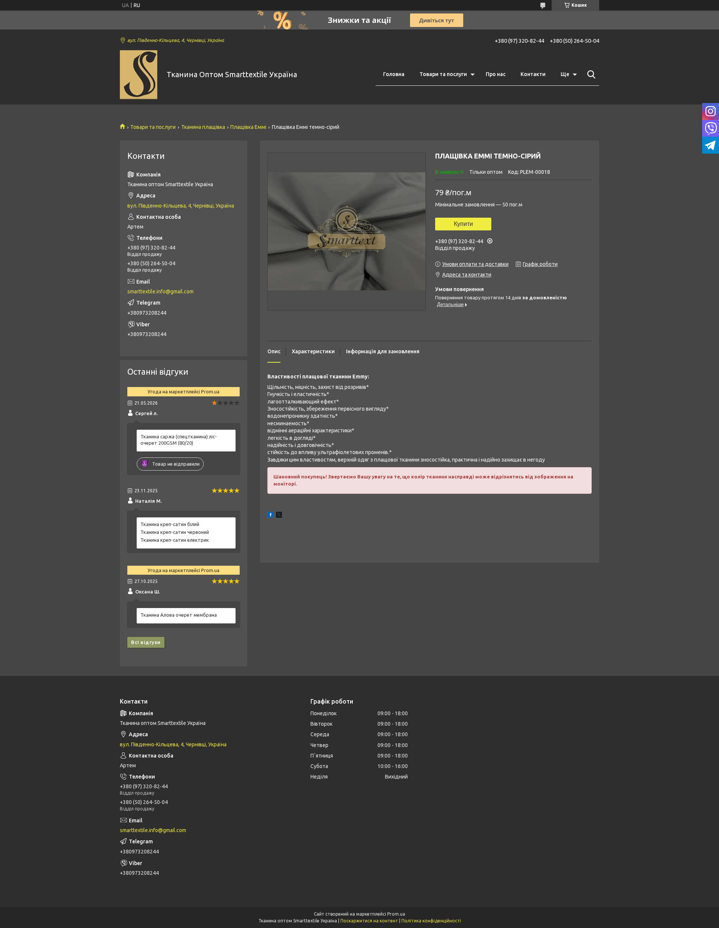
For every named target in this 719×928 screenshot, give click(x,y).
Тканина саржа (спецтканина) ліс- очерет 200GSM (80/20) (178, 439)
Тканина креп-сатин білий (169, 524)
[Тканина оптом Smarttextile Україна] (138, 74)
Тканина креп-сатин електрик (174, 539)
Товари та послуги (443, 74)
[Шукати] (589, 74)
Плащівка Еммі (248, 127)
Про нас (496, 74)
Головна (393, 74)
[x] (279, 516)
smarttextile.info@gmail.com (160, 291)
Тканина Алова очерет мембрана (178, 614)
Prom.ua (396, 914)
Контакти (533, 74)
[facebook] (270, 516)
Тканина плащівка (203, 127)
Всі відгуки (146, 642)
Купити (463, 224)
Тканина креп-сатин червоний (174, 532)
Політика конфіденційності (431, 920)
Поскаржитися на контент (369, 920)
